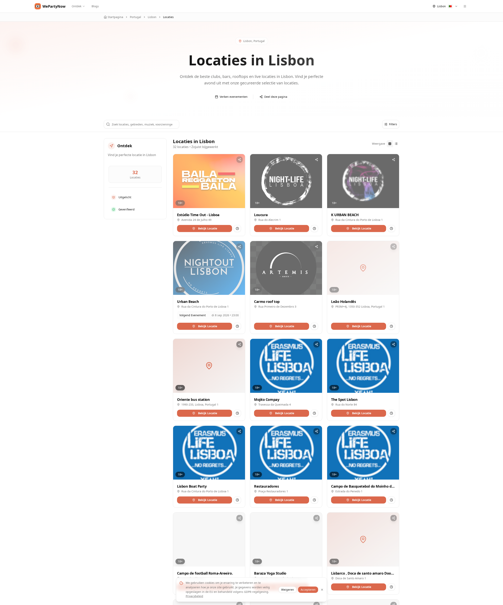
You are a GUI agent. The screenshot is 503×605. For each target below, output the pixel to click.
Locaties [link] (168, 17)
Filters (393, 124)
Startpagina (115, 17)
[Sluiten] (322, 589)
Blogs (95, 6)
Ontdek (76, 6)
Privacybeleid (194, 596)
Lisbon (152, 17)
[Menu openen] (464, 6)
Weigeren (287, 589)
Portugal (135, 17)
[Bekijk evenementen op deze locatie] (237, 228)
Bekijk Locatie (207, 228)
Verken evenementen (234, 97)
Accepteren (308, 589)
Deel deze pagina (275, 97)
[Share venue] (239, 159)
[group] (393, 143)
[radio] (390, 143)
